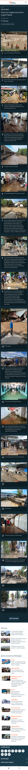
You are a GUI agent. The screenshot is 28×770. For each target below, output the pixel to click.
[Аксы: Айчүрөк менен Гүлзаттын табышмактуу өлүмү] (6, 670)
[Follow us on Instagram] (23, 751)
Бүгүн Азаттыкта (15, 708)
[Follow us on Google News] (16, 751)
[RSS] (5, 754)
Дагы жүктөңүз (14, 618)
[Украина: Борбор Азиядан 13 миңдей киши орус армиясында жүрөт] (6, 709)
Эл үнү (13, 660)
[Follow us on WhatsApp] (2, 754)
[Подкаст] (9, 754)
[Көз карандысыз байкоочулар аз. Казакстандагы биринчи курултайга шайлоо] (6, 691)
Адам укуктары (15, 668)
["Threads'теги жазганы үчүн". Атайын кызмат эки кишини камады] (6, 728)
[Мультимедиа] (8, 768)
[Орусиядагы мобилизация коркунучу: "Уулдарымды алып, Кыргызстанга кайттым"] (6, 736)
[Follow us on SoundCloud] (19, 751)
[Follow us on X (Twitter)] (5, 751)
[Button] (4, 21)
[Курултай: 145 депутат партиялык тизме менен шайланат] (6, 718)
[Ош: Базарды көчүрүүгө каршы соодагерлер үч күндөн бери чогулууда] (5, 633)
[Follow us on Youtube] (9, 751)
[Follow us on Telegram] (12, 751)
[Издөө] (19, 768)
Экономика (14, 699)
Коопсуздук (5, 9)
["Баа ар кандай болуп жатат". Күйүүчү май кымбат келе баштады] (6, 701)
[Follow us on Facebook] (2, 751)
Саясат (13, 690)
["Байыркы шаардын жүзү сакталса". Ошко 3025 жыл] (5, 648)
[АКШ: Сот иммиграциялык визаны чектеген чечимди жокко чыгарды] (6, 661)
